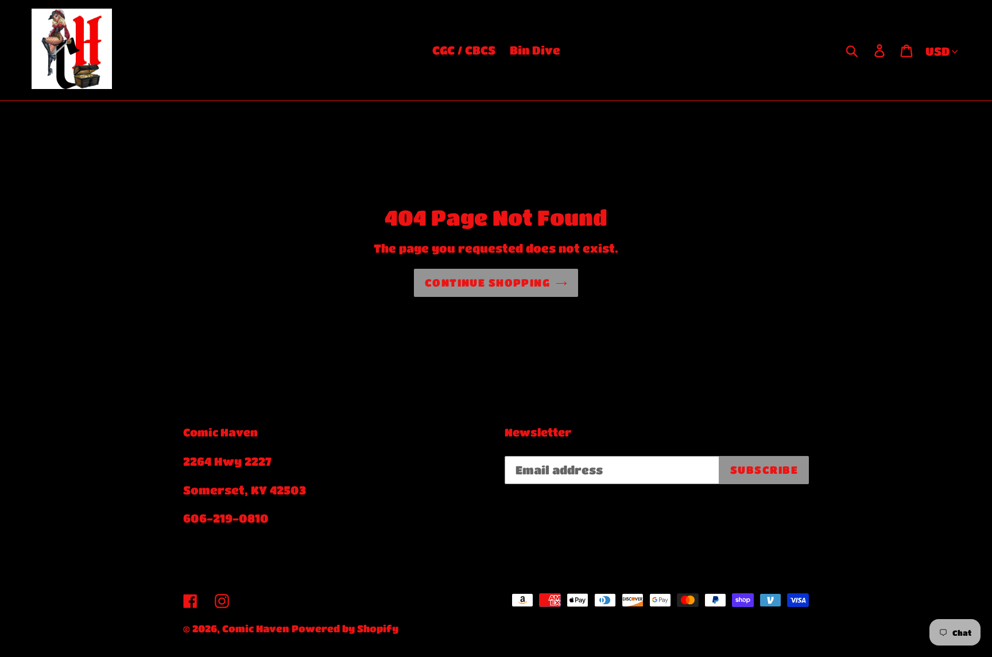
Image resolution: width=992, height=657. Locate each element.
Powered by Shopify (345, 628)
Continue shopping (487, 282)
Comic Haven (255, 628)
